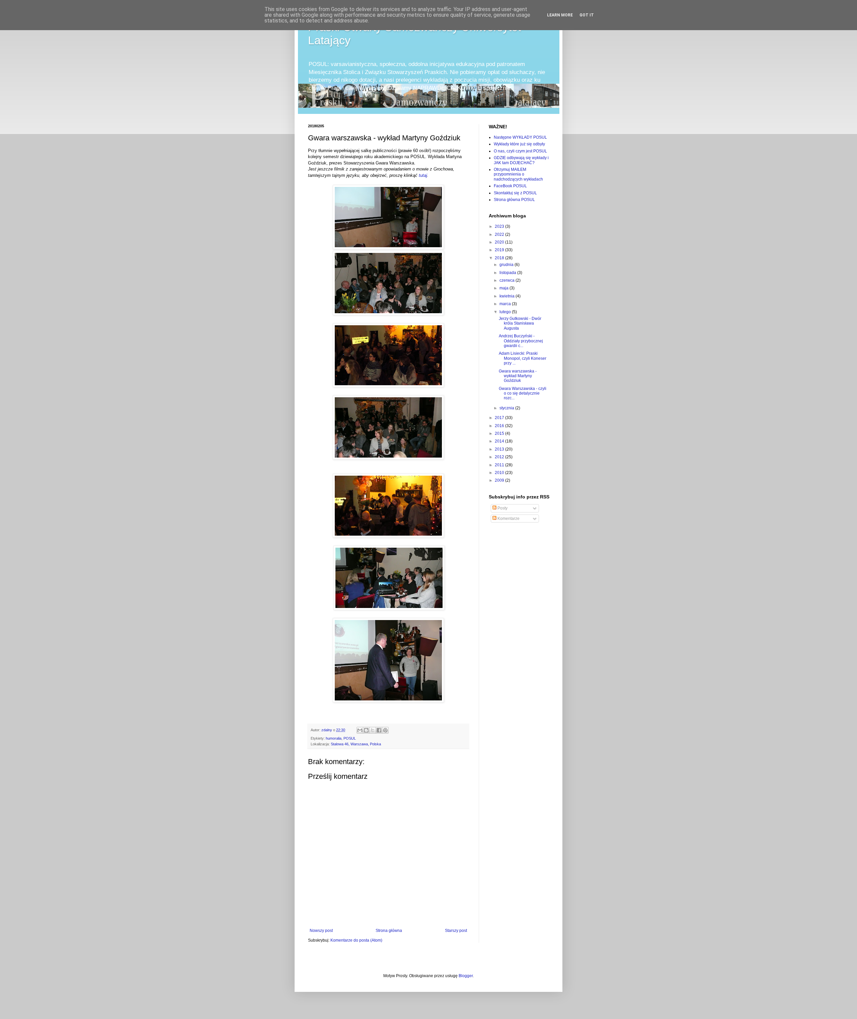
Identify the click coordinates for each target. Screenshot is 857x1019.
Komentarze (508, 518)
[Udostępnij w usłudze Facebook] (379, 730)
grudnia (507, 264)
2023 (500, 226)
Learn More (560, 15)
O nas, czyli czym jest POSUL (520, 151)
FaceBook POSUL (510, 186)
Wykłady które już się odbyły (519, 144)
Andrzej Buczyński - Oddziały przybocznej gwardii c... (521, 341)
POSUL (349, 738)
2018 (500, 258)
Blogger (466, 975)
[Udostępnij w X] (372, 730)
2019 (500, 250)
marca (505, 303)
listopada (508, 272)
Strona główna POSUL (514, 199)
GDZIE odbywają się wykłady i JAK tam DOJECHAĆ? (521, 160)
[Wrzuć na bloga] (366, 730)
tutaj (423, 175)
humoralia (333, 738)
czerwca (507, 280)
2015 (500, 433)
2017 (500, 417)
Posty (502, 508)
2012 (500, 457)
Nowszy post (321, 930)
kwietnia (507, 296)
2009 (500, 480)
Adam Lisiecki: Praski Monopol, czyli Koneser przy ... (522, 358)
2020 (500, 242)
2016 (500, 425)
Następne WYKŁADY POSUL (520, 137)
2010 (500, 472)
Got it (586, 15)
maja (504, 288)
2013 (500, 449)
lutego (505, 312)
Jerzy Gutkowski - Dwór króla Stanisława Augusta (520, 323)
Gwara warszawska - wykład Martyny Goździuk (518, 376)
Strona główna (389, 930)
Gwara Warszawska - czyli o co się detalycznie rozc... (522, 393)
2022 (500, 234)
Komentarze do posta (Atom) (356, 940)
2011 (500, 465)
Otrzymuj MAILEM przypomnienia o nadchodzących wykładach (518, 174)
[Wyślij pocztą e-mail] (360, 730)
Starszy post (456, 930)
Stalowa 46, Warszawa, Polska (356, 744)
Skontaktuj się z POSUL (515, 193)
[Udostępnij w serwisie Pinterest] (385, 730)
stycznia (507, 408)
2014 (500, 441)
